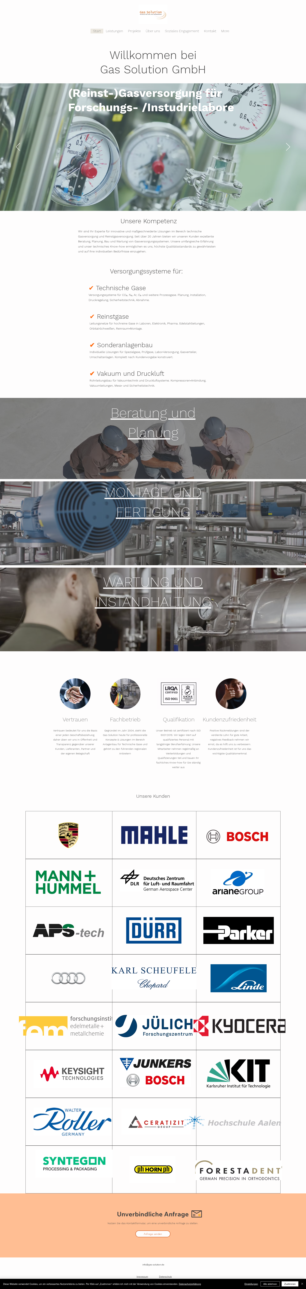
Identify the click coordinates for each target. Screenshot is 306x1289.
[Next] (288, 147)
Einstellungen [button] (251, 1283)
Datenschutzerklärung (190, 1283)
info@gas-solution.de (153, 1264)
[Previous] (18, 147)
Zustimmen (290, 1283)
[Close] (302, 1283)
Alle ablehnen (270, 1283)
